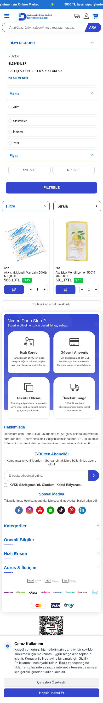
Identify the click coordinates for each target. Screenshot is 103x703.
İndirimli (18, 132)
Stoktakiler (20, 121)
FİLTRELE (52, 187)
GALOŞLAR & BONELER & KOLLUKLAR (35, 71)
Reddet (65, 663)
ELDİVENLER (17, 63)
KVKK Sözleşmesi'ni (25, 485)
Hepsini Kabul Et (51, 693)
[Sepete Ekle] (14, 289)
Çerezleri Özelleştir (51, 682)
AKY (16, 107)
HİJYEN (13, 56)
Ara (92, 27)
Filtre (10, 206)
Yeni (16, 143)
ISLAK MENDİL (18, 78)
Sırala (62, 206)
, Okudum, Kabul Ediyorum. (46, 485)
